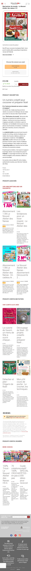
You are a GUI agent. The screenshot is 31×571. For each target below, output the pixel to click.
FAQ (17, 567)
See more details (7, 54)
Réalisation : (12, 569)
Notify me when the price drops (11, 86)
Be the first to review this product (10, 45)
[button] (23, 39)
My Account (26, 4)
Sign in (11, 417)
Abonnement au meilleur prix (15, 72)
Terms (20, 567)
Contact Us (7, 567)
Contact (23, 567)
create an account (19, 417)
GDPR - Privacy (13, 567)
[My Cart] (29, 4)
